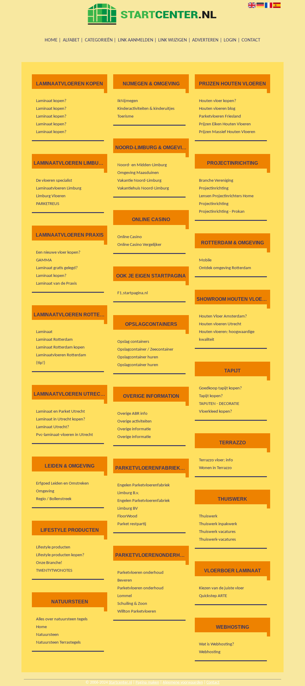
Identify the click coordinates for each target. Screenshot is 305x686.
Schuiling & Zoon (132, 604)
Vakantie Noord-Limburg (139, 180)
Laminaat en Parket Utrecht (60, 411)
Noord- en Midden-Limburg (142, 165)
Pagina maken (147, 682)
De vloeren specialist (54, 180)
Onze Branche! (49, 563)
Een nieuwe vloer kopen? (58, 252)
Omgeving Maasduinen (138, 173)
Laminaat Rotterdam (54, 339)
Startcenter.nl (120, 682)
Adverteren (205, 40)
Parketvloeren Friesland (220, 116)
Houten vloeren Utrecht (220, 324)
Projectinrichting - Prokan (222, 211)
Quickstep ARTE (213, 596)
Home (51, 40)
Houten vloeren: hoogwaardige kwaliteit (226, 336)
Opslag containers (133, 342)
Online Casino (129, 237)
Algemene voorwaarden (183, 682)
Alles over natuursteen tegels (62, 619)
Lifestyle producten (53, 547)
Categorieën (99, 40)
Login (230, 40)
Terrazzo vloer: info (216, 460)
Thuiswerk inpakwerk (218, 524)
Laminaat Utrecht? (52, 427)
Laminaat (44, 332)
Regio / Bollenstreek (53, 499)
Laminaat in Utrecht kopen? (60, 419)
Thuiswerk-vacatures (217, 539)
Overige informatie (134, 429)
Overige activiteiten (134, 421)
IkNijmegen (127, 101)
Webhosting (209, 652)
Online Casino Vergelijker (139, 245)
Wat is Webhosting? (216, 644)
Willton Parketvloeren (136, 611)
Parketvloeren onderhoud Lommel (140, 592)
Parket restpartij (131, 524)
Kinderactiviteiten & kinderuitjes (146, 109)
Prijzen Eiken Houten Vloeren (225, 124)
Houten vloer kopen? (217, 101)
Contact (251, 40)
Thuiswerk (208, 516)
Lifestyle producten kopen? (60, 555)
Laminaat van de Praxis (56, 283)
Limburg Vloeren (51, 196)
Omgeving (45, 491)
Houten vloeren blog (217, 109)
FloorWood (127, 516)
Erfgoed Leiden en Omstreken (62, 483)
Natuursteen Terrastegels (58, 642)
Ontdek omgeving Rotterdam (225, 268)
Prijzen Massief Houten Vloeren (227, 132)
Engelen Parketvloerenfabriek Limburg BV (143, 505)
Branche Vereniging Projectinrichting (216, 184)
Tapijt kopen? (211, 396)
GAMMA (44, 260)
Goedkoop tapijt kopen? (220, 388)
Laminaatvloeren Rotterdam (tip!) (61, 359)
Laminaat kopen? (51, 101)
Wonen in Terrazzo (215, 468)
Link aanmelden (135, 40)
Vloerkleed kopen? (215, 411)
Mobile (205, 260)
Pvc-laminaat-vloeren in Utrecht (64, 435)
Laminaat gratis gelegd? (57, 268)
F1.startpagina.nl (132, 293)
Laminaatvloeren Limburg (58, 188)
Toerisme (125, 116)
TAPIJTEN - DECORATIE (219, 404)
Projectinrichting (213, 204)
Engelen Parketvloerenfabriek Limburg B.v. (143, 489)
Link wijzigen (172, 40)
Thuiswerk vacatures (217, 532)
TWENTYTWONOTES (54, 570)
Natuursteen (47, 635)
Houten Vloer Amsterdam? (223, 316)
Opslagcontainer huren (137, 357)
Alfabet (71, 40)
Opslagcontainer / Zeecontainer (145, 349)
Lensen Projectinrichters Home (226, 196)
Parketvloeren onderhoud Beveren (140, 577)
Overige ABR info (132, 413)
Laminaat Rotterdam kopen (60, 347)
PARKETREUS (47, 204)
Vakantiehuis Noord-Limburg (143, 188)
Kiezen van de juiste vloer (221, 588)
